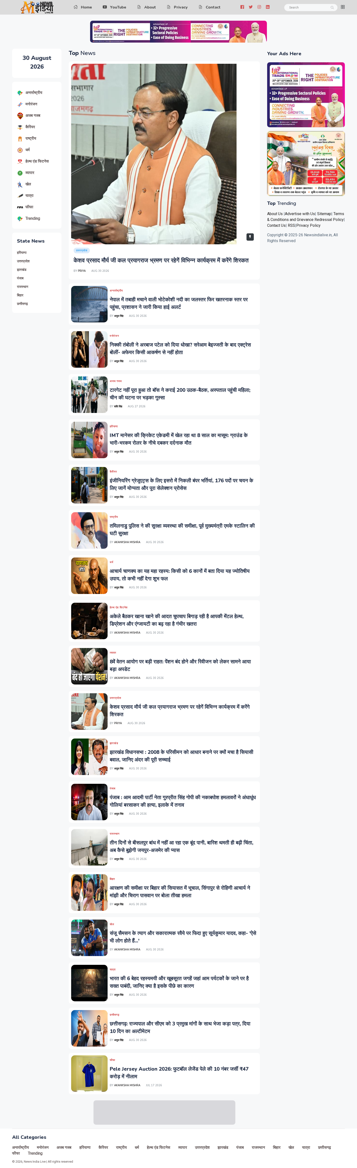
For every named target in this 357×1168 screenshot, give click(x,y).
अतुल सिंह (119, 316)
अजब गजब (33, 115)
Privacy (181, 7)
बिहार (20, 295)
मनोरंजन (31, 104)
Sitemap (324, 213)
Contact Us (276, 225)
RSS (291, 225)
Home (86, 7)
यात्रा (30, 195)
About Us (275, 213)
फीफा (29, 207)
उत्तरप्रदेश (23, 261)
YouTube (118, 7)
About (150, 7)
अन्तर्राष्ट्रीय (34, 92)
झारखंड (21, 269)
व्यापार (30, 172)
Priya (82, 271)
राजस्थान (22, 286)
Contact (213, 7)
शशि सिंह (118, 406)
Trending (33, 218)
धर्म (28, 149)
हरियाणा (21, 252)
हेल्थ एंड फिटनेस (37, 161)
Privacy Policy (308, 225)
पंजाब (20, 278)
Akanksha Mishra (127, 542)
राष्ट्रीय (31, 138)
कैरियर (30, 127)
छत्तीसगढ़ (22, 303)
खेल (28, 184)
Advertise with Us (300, 213)
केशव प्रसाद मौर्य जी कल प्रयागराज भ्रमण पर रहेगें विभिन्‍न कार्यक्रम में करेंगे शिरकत (161, 260)
